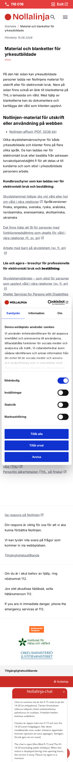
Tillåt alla (37, 434)
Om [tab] (59, 313)
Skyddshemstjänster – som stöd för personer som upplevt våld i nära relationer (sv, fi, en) (36, 281)
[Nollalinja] (27, 17)
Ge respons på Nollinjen (22, 515)
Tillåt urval (36, 445)
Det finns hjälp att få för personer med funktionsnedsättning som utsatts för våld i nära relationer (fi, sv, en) (34, 232)
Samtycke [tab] (13, 313)
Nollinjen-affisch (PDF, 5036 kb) (33, 132)
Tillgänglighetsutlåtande (22, 555)
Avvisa (36, 457)
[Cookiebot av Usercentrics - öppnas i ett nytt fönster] (52, 302)
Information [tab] (36, 313)
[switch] (63, 392)
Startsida (10, 26)
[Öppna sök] (53, 17)
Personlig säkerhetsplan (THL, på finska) (33, 472)
